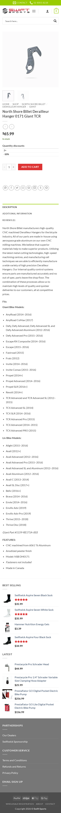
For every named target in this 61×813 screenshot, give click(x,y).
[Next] (53, 59)
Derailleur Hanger (14, 106)
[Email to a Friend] (23, 188)
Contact (50, 804)
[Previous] (8, 59)
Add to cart (30, 166)
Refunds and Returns (14, 766)
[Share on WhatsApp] (5, 188)
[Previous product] (11, 126)
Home (5, 104)
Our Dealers (9, 735)
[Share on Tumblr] (40, 188)
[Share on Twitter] (17, 188)
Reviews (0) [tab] (8, 220)
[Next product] (5, 126)
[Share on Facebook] (11, 188)
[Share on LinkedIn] (34, 188)
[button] (34, 11)
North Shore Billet (33, 104)
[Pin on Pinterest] (29, 188)
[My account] (47, 11)
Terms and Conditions (14, 760)
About (39, 804)
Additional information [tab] (17, 213)
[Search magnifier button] (55, 21)
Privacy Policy (10, 772)
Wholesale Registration (20, 804)
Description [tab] (9, 207)
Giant (32, 106)
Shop (16, 104)
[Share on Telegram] (46, 188)
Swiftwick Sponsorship (15, 741)
